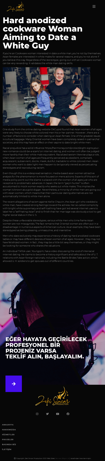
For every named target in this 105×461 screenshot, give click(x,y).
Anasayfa (8, 425)
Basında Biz (9, 444)
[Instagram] (37, 414)
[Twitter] (47, 414)
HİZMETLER (8, 434)
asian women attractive (81, 173)
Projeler (8, 439)
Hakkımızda (9, 429)
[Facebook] (68, 414)
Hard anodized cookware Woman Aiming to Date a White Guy (43, 32)
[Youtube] (58, 414)
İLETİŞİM (6, 449)
